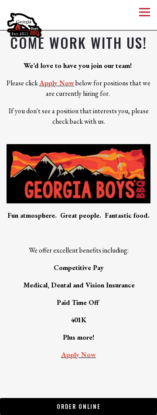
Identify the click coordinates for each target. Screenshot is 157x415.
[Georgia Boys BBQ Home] (33, 24)
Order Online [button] (79, 406)
